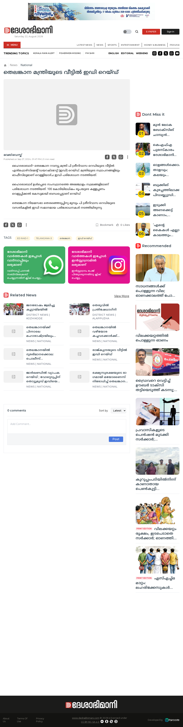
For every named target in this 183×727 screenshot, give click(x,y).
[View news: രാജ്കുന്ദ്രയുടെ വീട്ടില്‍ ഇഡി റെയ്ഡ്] (79, 354)
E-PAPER (151, 31)
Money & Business (154, 45)
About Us (6, 720)
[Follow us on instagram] (154, 53)
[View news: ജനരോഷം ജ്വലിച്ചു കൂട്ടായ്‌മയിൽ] (13, 309)
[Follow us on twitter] (166, 53)
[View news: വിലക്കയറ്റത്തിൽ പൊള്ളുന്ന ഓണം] (157, 317)
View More (121, 296)
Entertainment (130, 45)
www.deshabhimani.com (85, 718)
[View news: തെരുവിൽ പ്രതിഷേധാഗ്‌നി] (79, 309)
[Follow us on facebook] (160, 53)
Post (115, 439)
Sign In (170, 31)
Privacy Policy (40, 720)
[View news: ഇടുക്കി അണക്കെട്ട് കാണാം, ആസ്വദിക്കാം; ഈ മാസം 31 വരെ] (143, 209)
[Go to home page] (29, 29)
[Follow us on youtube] (177, 53)
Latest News (84, 45)
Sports (112, 45)
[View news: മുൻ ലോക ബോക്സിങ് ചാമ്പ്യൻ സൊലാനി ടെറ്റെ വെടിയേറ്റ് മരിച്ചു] (143, 129)
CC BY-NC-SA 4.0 (90, 722)
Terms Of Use (22, 720)
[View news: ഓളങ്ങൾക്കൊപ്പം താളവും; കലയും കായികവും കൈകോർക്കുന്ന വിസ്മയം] (143, 169)
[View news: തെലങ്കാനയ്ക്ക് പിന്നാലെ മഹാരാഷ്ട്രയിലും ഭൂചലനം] (13, 331)
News (100, 45)
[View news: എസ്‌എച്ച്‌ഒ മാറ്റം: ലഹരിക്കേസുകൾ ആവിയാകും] (157, 560)
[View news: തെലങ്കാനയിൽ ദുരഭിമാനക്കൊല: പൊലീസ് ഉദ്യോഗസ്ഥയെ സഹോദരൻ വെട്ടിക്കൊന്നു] (13, 354)
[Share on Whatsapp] (120, 157)
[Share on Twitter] (114, 157)
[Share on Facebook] (107, 157)
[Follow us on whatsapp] (171, 53)
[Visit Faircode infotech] (172, 720)
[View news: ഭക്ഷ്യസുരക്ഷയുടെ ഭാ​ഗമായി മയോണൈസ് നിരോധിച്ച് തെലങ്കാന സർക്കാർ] (79, 377)
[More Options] (127, 157)
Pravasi (174, 45)
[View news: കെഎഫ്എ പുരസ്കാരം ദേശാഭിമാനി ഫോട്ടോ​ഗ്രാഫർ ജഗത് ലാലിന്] (143, 149)
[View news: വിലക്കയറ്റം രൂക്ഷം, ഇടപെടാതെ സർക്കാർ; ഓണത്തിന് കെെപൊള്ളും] (157, 510)
